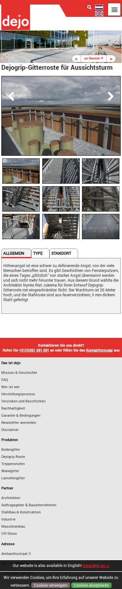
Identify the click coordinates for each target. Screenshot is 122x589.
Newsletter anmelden (18, 422)
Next (112, 96)
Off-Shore (9, 533)
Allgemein (13, 253)
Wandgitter (10, 470)
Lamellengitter (13, 477)
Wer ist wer (10, 386)
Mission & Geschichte (19, 372)
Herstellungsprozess (18, 393)
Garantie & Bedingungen (20, 415)
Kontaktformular (99, 350)
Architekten (10, 497)
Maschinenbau (13, 526)
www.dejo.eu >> (96, 565)
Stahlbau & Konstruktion (21, 511)
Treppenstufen (13, 463)
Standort (61, 253)
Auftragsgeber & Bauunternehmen (28, 504)
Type (38, 253)
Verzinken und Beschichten (23, 401)
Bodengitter (10, 449)
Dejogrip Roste (13, 456)
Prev (9, 96)
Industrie (8, 519)
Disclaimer (10, 429)
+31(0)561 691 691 (34, 350)
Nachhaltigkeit (13, 408)
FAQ (4, 379)
